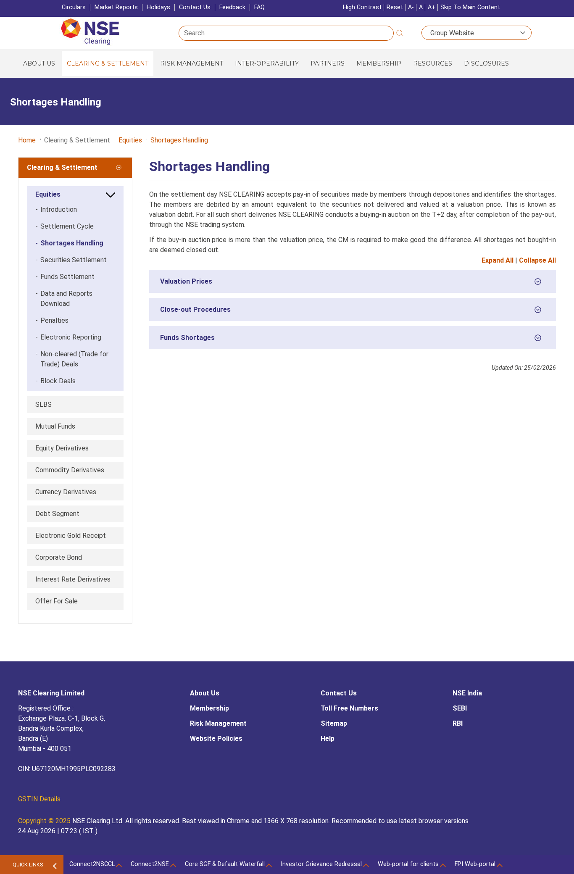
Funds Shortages (187, 341)
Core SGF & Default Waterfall (225, 864)
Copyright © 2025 (45, 821)
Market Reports (116, 7)
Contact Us (195, 7)
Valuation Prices (186, 285)
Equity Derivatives (62, 448)
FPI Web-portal (475, 864)
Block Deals (55, 381)
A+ (431, 7)
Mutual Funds (55, 426)
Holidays (158, 7)
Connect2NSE (150, 864)
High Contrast (362, 7)
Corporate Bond (58, 557)
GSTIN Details (39, 799)
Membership (378, 63)
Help (327, 738)
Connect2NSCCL (92, 864)
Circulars (74, 7)
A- (411, 7)
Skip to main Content (470, 7)
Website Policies (216, 738)
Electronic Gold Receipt (70, 536)
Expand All (497, 260)
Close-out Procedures (195, 313)
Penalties (51, 320)
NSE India (467, 693)
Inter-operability (267, 63)
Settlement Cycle (64, 226)
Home (27, 140)
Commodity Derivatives (69, 470)
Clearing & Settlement (107, 63)
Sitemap (334, 723)
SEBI (460, 708)
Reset (395, 7)
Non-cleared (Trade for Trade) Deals (71, 359)
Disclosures (486, 63)
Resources (432, 63)
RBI (458, 723)
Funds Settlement (65, 277)
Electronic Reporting (68, 337)
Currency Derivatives (65, 492)
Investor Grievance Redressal (321, 864)
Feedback (232, 7)
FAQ (259, 7)
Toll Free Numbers (349, 708)
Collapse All (537, 260)
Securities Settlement (71, 260)
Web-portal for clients (408, 864)
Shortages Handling (179, 140)
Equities (130, 140)
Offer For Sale (56, 601)
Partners (328, 63)
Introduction (56, 209)
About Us (39, 63)
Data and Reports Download (63, 299)
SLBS (43, 404)
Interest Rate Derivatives (73, 579)
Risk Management (191, 63)
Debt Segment (57, 514)
